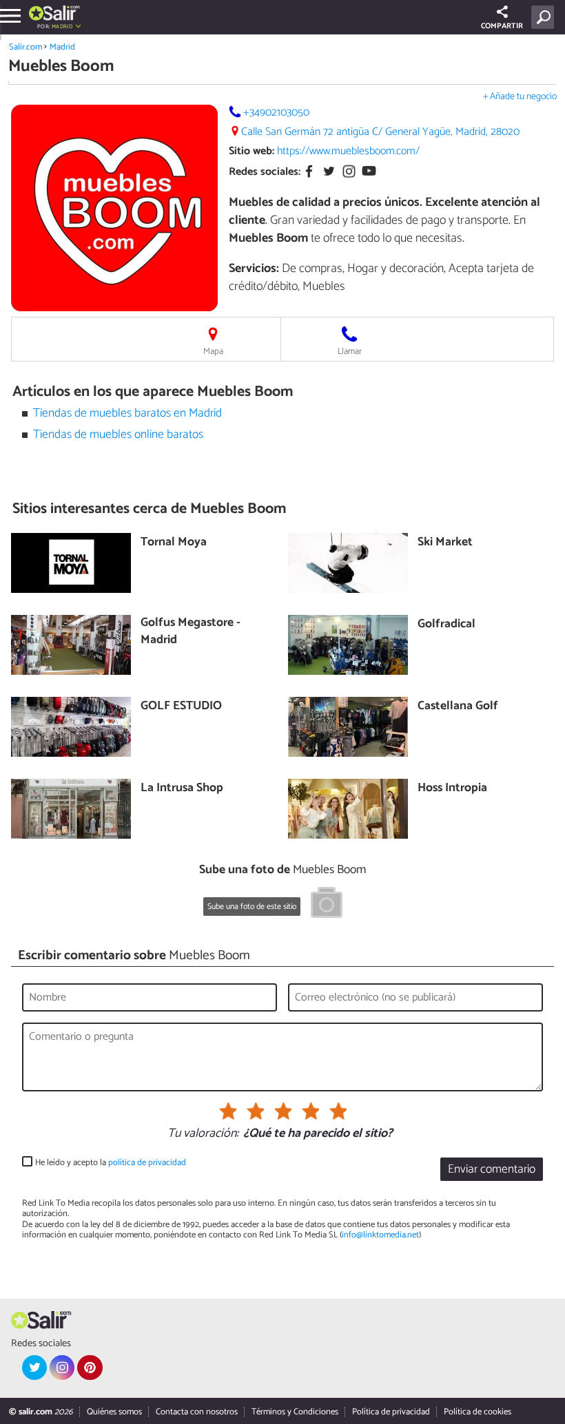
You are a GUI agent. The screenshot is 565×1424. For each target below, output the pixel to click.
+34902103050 (276, 112)
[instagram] (62, 1367)
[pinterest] (89, 1367)
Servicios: (254, 268)
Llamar (350, 351)
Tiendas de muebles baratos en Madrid (127, 413)
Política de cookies (477, 1412)
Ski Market (445, 543)
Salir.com (25, 47)
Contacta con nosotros (197, 1412)
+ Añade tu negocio (520, 97)
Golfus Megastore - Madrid (190, 632)
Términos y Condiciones (294, 1412)
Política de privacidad (391, 1412)
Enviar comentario (491, 1170)
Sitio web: (251, 151)
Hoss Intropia (452, 788)
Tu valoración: (202, 1134)
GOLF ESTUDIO (181, 706)
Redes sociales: (264, 172)
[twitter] (34, 1367)
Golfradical (446, 625)
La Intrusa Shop (182, 788)
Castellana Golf (458, 706)
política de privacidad (147, 1162)
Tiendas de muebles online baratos (118, 435)
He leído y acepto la (110, 1163)
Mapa (213, 351)
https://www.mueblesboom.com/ (348, 151)
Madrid (62, 47)
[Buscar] (545, 17)
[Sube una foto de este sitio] (326, 905)
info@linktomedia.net (380, 1235)
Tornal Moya (174, 543)
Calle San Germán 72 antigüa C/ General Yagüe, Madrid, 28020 (380, 132)
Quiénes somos (114, 1412)
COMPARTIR (502, 26)
